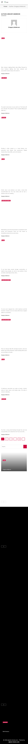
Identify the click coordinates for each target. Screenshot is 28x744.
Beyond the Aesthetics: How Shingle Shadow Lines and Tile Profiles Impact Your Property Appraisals (13, 144)
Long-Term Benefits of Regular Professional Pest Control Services (13, 226)
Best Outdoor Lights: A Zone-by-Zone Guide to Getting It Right (12, 63)
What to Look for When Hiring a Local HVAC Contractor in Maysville (6, 695)
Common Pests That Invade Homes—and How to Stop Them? (13, 345)
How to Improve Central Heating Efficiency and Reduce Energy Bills (18, 482)
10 (19, 439)
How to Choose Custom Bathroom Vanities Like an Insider (13, 385)
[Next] (5, 502)
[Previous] (2, 502)
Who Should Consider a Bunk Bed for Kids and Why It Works (14, 305)
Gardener (5, 722)
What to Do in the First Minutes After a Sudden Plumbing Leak (16, 475)
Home (3, 38)
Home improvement (6, 200)
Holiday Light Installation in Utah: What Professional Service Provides (17, 489)
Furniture (4, 77)
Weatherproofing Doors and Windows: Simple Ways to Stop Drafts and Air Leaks (11, 185)
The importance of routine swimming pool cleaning (20, 672)
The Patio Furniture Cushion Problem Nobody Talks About (11, 103)
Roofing (4, 117)
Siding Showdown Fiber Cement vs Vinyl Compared (20, 694)
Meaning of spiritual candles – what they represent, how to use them (7, 673)
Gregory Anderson (14, 27)
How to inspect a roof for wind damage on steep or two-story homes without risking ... (12, 425)
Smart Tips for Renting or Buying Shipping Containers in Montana (12, 265)
